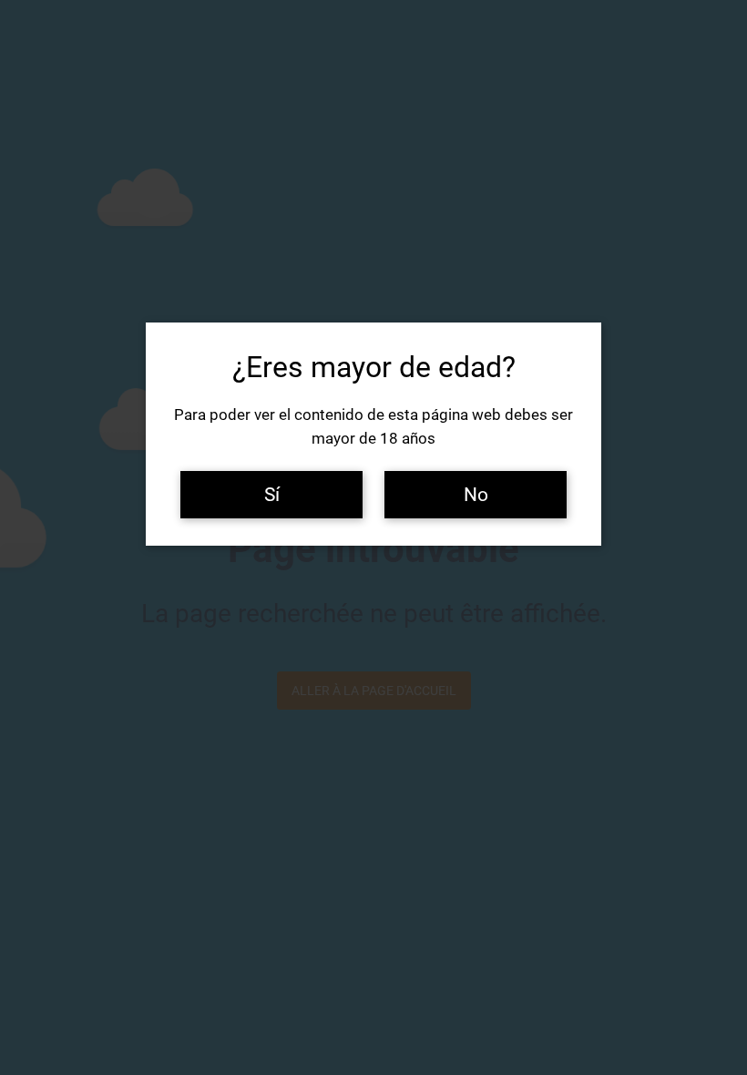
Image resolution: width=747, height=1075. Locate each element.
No (476, 494)
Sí (272, 494)
